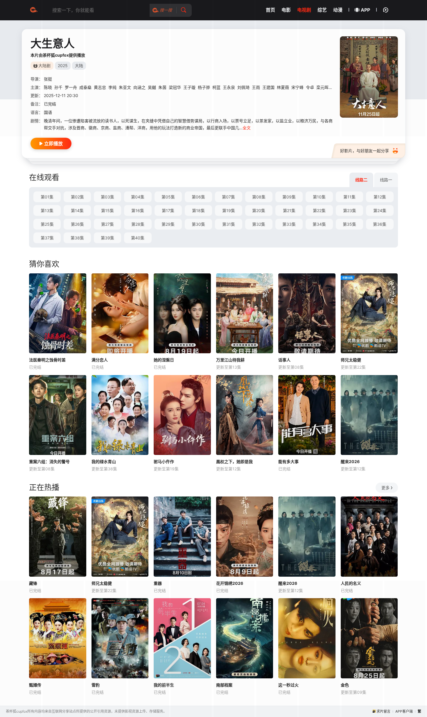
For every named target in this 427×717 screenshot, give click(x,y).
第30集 (198, 224)
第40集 (137, 237)
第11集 (349, 196)
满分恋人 (100, 359)
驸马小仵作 (164, 461)
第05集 (168, 196)
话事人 (284, 359)
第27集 (107, 224)
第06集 (198, 196)
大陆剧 (44, 65)
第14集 (77, 210)
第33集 (289, 224)
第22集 (319, 210)
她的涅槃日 (164, 359)
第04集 (137, 196)
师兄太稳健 (351, 359)
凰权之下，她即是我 (234, 461)
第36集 (379, 224)
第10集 (319, 196)
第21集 (289, 210)
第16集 (137, 210)
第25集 (47, 224)
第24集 (379, 210)
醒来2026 (350, 461)
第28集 (137, 224)
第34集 (319, 224)
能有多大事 (288, 461)
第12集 (380, 196)
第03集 (107, 196)
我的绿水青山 (104, 461)
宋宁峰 (297, 87)
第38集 (77, 237)
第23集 (349, 210)
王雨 (256, 87)
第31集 (228, 224)
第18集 (198, 210)
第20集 (258, 210)
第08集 (258, 196)
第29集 (168, 224)
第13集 (47, 210)
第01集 (47, 196)
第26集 (77, 224)
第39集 (107, 237)
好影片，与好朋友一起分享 (364, 150)
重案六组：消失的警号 (49, 461)
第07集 (228, 196)
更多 (385, 487)
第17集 (168, 210)
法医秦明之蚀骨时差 (47, 359)
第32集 (258, 224)
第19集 (228, 210)
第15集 (107, 210)
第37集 (47, 237)
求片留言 (383, 711)
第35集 (349, 224)
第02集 (77, 196)
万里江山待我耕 (230, 359)
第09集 (289, 196)
